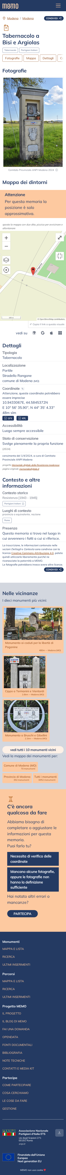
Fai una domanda (16, 1029)
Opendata (10, 1037)
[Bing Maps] (60, 333)
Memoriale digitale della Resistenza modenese (35, 465)
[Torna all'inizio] (59, 1133)
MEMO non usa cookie (31, 1170)
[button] (56, 169)
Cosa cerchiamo (15, 1093)
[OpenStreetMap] (34, 333)
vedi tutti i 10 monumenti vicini (33, 750)
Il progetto (11, 1013)
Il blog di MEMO (14, 1021)
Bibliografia (12, 1053)
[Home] (10, 6)
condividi (52, 18)
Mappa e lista (13, 949)
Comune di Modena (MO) (20, 767)
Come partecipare (16, 1085)
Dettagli (48, 58)
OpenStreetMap (47, 319)
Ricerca (8, 957)
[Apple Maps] (51, 333)
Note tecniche (13, 1060)
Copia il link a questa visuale (48, 324)
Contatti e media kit (18, 1068)
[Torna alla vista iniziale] (60, 256)
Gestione (9, 1108)
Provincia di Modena (17, 778)
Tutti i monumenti (45, 778)
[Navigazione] (58, 5)
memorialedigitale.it (29, 468)
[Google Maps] (42, 333)
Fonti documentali (17, 1045)
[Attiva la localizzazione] (6, 270)
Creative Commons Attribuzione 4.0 (32, 553)
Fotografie (12, 58)
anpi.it (22, 1143)
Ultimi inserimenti (16, 964)
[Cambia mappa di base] (6, 260)
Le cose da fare (14, 1101)
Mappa (31, 58)
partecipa (22, 914)
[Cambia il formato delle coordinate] (23, 388)
